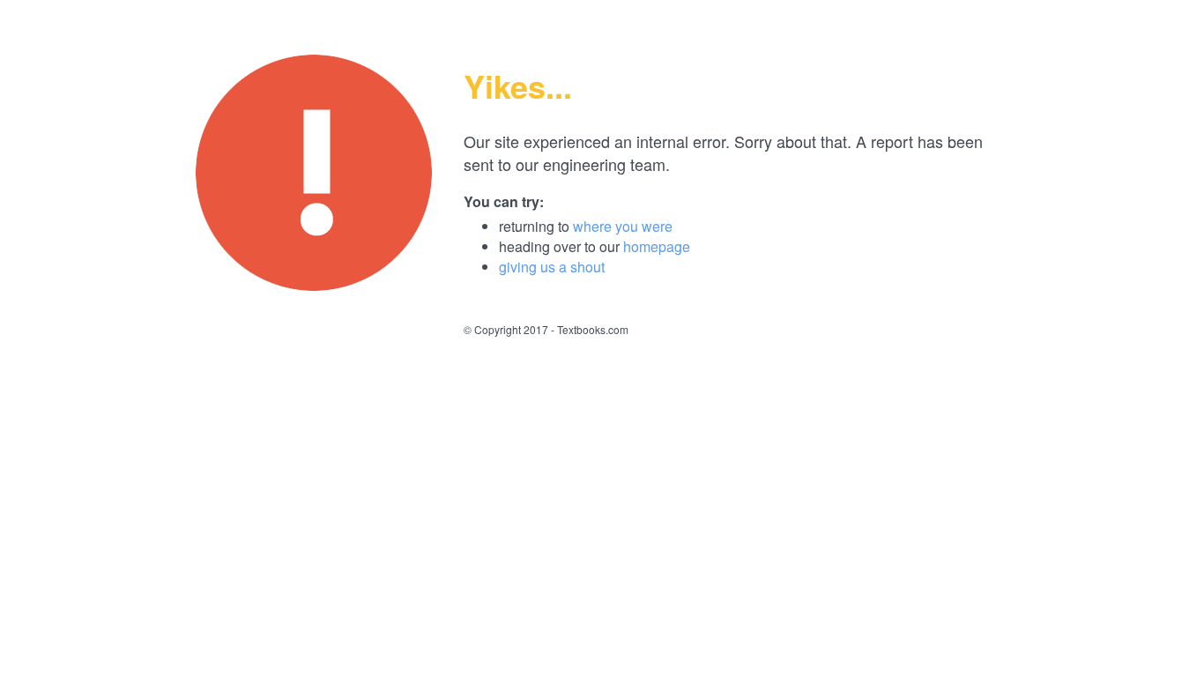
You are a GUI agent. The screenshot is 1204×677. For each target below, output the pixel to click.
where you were (623, 226)
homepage (656, 246)
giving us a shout (552, 267)
